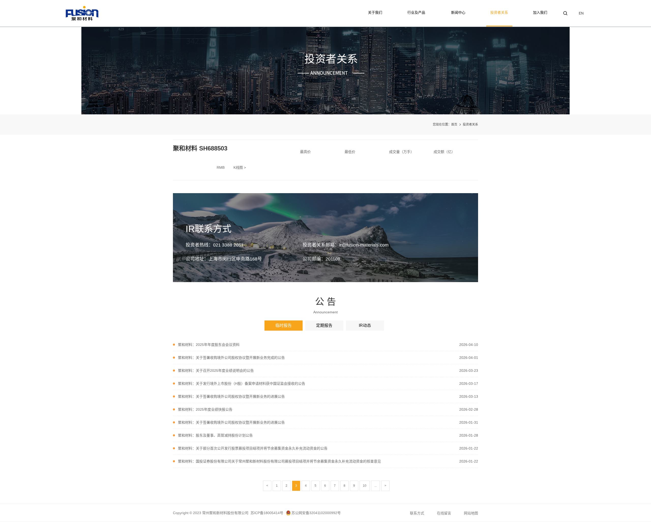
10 (364, 485)
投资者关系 (499, 12)
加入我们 (540, 12)
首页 (454, 124)
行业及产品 (416, 12)
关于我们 (375, 12)
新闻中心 (458, 12)
